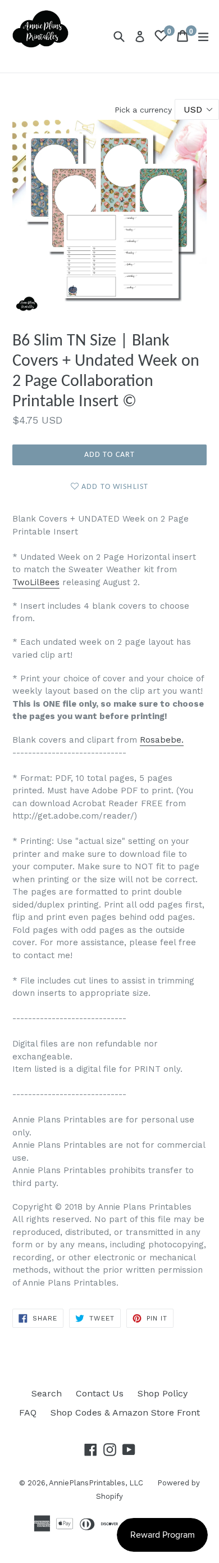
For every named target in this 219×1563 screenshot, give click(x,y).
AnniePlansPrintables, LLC (96, 1483)
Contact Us (100, 1393)
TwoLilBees (36, 582)
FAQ (27, 1412)
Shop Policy (163, 1393)
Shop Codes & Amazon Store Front (125, 1412)
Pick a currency (145, 109)
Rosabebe (160, 740)
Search (46, 1393)
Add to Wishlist (113, 487)
